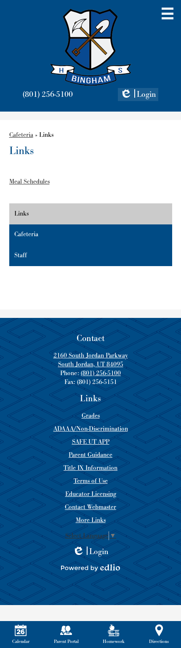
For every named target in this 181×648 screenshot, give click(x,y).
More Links (91, 520)
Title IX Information (90, 468)
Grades (91, 415)
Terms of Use (91, 481)
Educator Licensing (90, 494)
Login (138, 95)
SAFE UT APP (90, 441)
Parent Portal (66, 641)
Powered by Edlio (90, 567)
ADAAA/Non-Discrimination (90, 428)
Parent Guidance (90, 455)
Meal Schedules (29, 181)
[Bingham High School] (90, 47)
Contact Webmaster (90, 507)
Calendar (20, 641)
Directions (159, 641)
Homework (114, 641)
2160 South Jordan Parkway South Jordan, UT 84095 (90, 360)
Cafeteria (21, 135)
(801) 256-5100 (48, 94)
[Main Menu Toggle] (167, 13)
